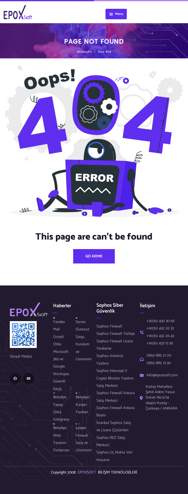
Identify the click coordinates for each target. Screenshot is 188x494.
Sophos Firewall (109, 326)
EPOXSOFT (88, 472)
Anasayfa (84, 52)
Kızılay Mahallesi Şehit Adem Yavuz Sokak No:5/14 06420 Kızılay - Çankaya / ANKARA (161, 397)
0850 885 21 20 (159, 355)
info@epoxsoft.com (162, 375)
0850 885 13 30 (159, 363)
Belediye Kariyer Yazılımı (82, 404)
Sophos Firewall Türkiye (115, 333)
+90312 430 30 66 (161, 321)
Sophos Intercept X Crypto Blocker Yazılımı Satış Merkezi (114, 378)
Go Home (94, 256)
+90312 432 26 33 (160, 328)
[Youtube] (28, 378)
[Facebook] (15, 378)
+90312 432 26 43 (160, 336)
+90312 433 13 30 (160, 343)
